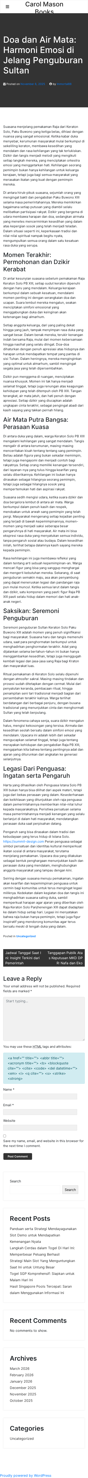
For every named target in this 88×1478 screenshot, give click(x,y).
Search (15, 1181)
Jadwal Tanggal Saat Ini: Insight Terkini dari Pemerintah (23, 958)
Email (8, 1105)
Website (9, 1121)
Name (9, 1089)
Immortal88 (64, 84)
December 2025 (23, 1388)
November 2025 (23, 1394)
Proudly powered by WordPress (25, 1475)
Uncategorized (26, 936)
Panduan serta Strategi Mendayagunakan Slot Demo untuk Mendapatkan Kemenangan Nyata (43, 1235)
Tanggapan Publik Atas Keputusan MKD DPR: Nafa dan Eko (65, 958)
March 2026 (19, 1368)
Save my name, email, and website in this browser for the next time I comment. (43, 1143)
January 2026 (21, 1381)
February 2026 (22, 1375)
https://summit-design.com (23, 841)
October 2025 (21, 1400)
